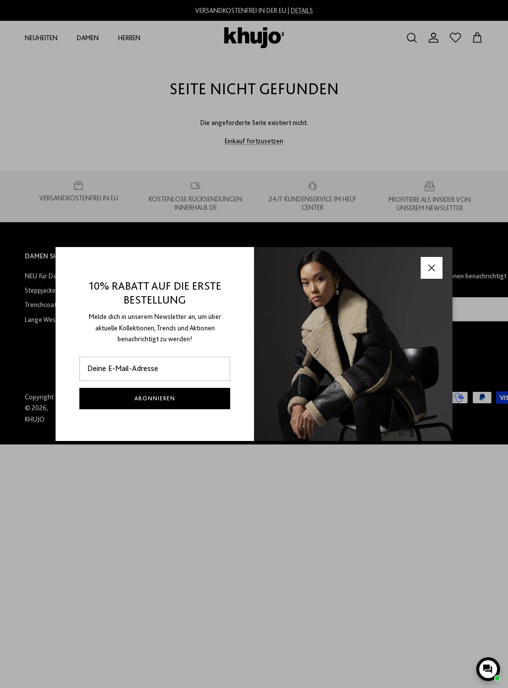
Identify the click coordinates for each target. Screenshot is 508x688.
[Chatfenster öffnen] (488, 669)
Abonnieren (154, 398)
